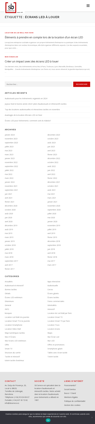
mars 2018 (9, 257)
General (8, 305)
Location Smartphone (13, 325)
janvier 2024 (10, 135)
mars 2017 (52, 265)
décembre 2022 (54, 158)
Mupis (50, 333)
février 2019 (52, 237)
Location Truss (53, 325)
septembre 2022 (11, 166)
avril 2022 (51, 174)
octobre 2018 (10, 245)
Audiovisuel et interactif (14, 285)
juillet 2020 (52, 213)
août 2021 (52, 190)
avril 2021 (8, 198)
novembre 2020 (54, 206)
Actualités (9, 281)
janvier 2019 (10, 241)
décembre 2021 (54, 182)
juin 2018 (51, 249)
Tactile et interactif (12, 356)
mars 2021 (52, 198)
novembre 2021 (11, 186)
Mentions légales (71, 397)
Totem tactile (53, 356)
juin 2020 (8, 217)
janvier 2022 (10, 182)
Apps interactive (54, 281)
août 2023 (52, 142)
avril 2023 (51, 150)
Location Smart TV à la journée (17, 321)
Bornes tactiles (11, 289)
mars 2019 (9, 237)
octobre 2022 (53, 162)
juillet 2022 (9, 170)
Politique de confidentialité (74, 401)
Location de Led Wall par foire (19, 33)
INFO (7, 309)
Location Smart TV (55, 317)
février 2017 (9, 269)
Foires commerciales (56, 301)
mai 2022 (8, 174)
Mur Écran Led (11, 57)
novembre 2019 (54, 225)
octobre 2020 (10, 210)
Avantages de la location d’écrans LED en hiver (23, 115)
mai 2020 (51, 217)
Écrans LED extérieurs (13, 297)
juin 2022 (51, 170)
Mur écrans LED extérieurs (15, 341)
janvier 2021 (52, 202)
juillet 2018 (9, 249)
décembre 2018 (54, 241)
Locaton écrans (54, 329)
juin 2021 (8, 194)
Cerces (50, 289)
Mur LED (51, 341)
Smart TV (8, 348)
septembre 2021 (11, 190)
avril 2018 (51, 253)
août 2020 (9, 213)
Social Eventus (70, 389)
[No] (92, 417)
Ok (48, 420)
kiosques (8, 313)
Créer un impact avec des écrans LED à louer (32, 61)
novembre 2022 (11, 162)
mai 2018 (8, 253)
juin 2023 (51, 146)
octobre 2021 (53, 186)
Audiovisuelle (53, 285)
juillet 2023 (9, 146)
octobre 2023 (53, 138)
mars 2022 (9, 178)
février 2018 (52, 257)
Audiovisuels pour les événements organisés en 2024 (26, 98)
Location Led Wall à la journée (17, 317)
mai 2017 (51, 261)
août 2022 (52, 166)
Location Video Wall (13, 329)
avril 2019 (51, 233)
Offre (7, 344)
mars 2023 (9, 154)
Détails (7, 293)
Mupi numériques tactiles (15, 333)
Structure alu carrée (13, 352)
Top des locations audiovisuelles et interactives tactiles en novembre (32, 109)
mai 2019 (8, 233)
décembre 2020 (11, 206)
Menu (88, 5)
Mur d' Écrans (10, 337)
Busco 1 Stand (70, 393)
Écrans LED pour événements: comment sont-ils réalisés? (28, 120)
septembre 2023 (11, 142)
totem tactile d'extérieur (14, 360)
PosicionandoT (70, 385)
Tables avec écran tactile (57, 352)
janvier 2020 (52, 221)
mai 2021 (51, 194)
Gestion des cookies (72, 405)
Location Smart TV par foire (59, 321)
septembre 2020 (54, 210)
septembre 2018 (54, 245)
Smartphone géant (55, 348)
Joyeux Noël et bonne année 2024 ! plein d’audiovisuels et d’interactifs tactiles (36, 104)
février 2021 (9, 202)
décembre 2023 (54, 135)
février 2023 (52, 154)
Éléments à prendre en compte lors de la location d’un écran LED (44, 37)
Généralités (52, 305)
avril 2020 (8, 221)
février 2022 (52, 178)
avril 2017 (8, 265)
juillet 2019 (52, 229)
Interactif (51, 309)
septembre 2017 (11, 261)
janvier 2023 (10, 158)
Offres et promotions (56, 344)
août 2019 (9, 229)
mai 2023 (8, 150)
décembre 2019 (11, 225)
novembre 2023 (11, 138)
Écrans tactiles (53, 297)
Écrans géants (53, 293)
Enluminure (9, 301)
